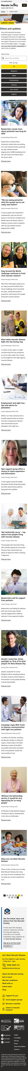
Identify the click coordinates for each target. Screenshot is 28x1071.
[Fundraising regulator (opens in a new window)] (7, 1021)
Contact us (17, 1049)
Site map (16, 1040)
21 (7, 895)
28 (12, 897)
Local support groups (14, 1000)
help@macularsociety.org (11, 968)
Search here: (5, 54)
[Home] (9, 6)
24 (16, 895)
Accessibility (17, 1038)
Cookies (16, 1035)
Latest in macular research (13, 1009)
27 (9, 897)
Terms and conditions (19, 1046)
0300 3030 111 (10, 8)
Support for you (12, 996)
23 (13, 895)
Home (3, 12)
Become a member (13, 1004)
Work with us (7, 983)
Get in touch (7, 977)
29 (15, 897)
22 (10, 895)
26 (22, 895)
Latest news (7, 987)
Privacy (16, 1043)
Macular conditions (10, 980)
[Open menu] (24, 5)
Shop (4, 990)
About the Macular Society (12, 974)
